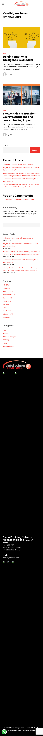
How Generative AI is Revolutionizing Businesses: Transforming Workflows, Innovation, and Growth (21, 174)
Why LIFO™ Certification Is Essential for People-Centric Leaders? (21, 168)
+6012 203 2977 (8, 550)
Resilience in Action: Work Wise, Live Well (18, 164)
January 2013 (7, 317)
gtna (10, 74)
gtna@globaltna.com (11, 557)
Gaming (6, 340)
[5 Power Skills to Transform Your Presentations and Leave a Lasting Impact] (21, 94)
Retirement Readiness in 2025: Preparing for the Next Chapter (21, 180)
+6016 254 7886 (9, 547)
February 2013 (8, 314)
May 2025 (6, 288)
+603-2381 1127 (8, 545)
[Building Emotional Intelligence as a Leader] (21, 37)
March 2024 (7, 301)
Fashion (5, 333)
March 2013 (7, 311)
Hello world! (29, 199)
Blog (4, 53)
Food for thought (9, 336)
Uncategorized (8, 346)
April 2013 (6, 308)
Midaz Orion (33, 730)
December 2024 (9, 295)
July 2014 (6, 304)
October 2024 (8, 298)
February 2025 (8, 291)
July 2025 (6, 285)
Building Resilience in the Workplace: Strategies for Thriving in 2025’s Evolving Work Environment (21, 185)
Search (5, 146)
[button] (3, 4)
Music (5, 343)
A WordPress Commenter (13, 199)
